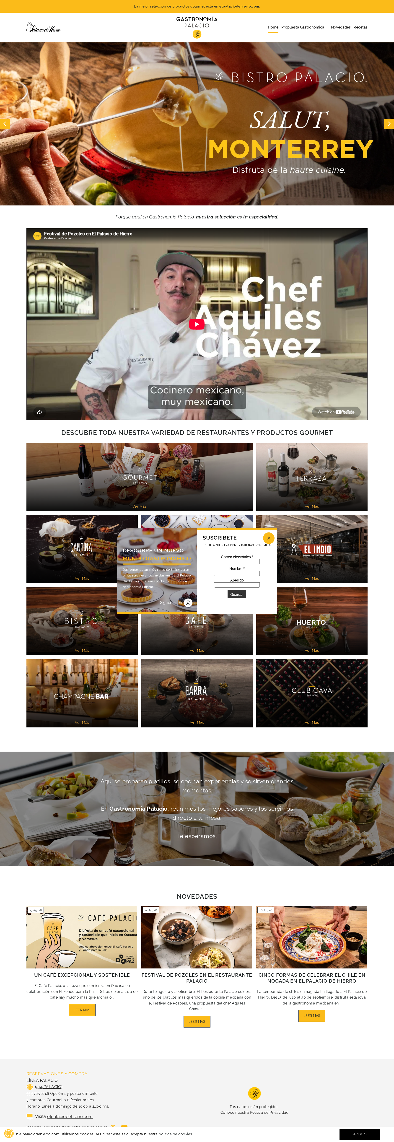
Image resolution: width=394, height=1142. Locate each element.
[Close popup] (269, 538)
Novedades (197, 896)
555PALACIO (48, 1086)
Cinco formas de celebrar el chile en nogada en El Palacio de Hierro (312, 978)
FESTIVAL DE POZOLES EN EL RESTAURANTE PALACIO (197, 978)
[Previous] (5, 124)
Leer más (82, 1010)
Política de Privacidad (269, 1112)
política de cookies (175, 1134)
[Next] (389, 124)
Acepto (359, 1134)
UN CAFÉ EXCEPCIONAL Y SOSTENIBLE (82, 975)
